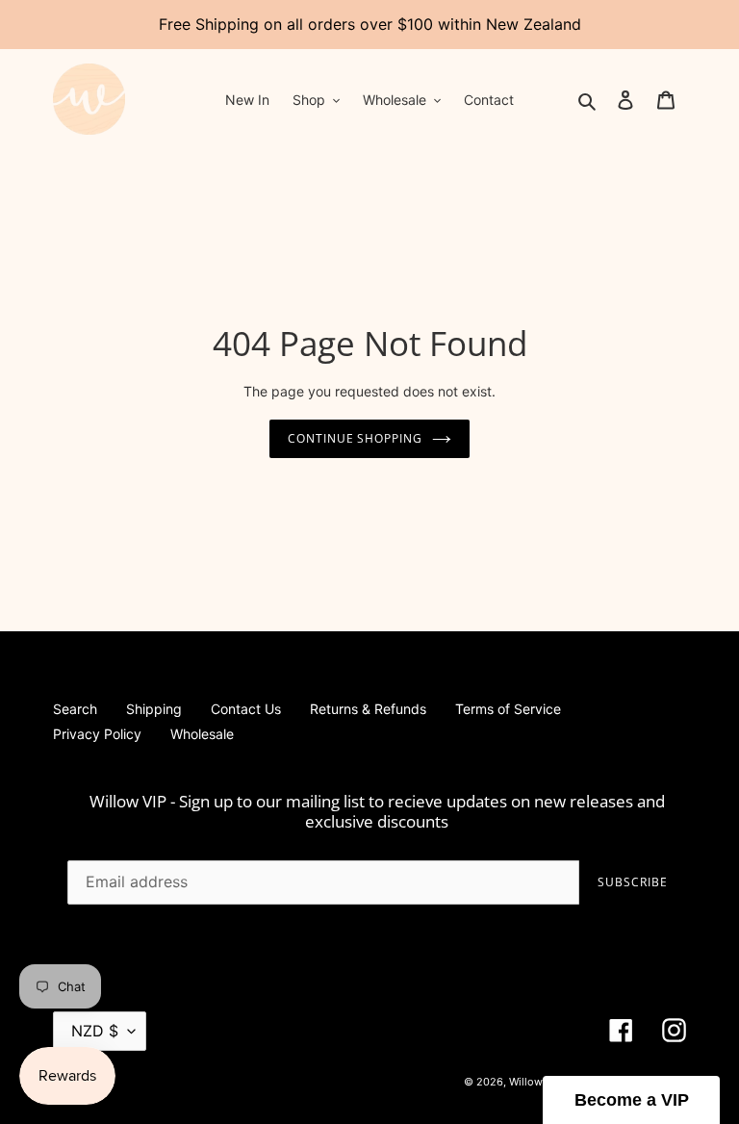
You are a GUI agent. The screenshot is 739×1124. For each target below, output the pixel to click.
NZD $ (94, 1030)
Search (75, 709)
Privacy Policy (97, 734)
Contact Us (246, 709)
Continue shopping (355, 438)
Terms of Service (508, 709)
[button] (631, 1100)
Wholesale (202, 734)
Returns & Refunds (368, 709)
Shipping (154, 709)
